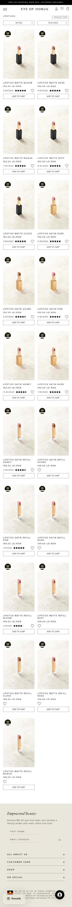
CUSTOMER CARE (19, 862)
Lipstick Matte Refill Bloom (17, 617)
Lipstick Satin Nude (51, 384)
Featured (53, 23)
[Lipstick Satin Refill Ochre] (53, 431)
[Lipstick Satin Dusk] (53, 204)
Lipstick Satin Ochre (17, 309)
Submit (59, 840)
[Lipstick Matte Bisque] (19, 129)
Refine (19, 23)
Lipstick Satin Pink (50, 309)
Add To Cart (18, 96)
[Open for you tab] (59, 894)
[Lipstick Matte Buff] (53, 129)
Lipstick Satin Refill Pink (17, 539)
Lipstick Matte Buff (51, 158)
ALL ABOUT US (17, 855)
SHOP (11, 870)
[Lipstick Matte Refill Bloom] (19, 586)
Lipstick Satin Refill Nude (51, 539)
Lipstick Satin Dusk (51, 233)
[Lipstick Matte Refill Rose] (53, 664)
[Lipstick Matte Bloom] (19, 54)
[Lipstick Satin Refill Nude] (53, 509)
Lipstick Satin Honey (17, 384)
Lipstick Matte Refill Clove (17, 694)
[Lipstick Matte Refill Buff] (53, 586)
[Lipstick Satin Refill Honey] (19, 431)
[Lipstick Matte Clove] (19, 204)
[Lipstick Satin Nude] (53, 355)
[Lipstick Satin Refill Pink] (19, 509)
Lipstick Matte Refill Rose (52, 694)
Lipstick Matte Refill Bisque (17, 772)
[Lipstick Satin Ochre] (19, 280)
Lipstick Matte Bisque (18, 158)
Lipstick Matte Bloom (17, 83)
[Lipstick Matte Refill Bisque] (19, 742)
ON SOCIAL (15, 877)
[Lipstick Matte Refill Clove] (19, 664)
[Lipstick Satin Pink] (53, 280)
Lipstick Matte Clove (17, 233)
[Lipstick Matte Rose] (53, 54)
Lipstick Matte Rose (51, 83)
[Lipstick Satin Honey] (19, 355)
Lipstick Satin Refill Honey (17, 461)
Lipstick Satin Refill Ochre (51, 461)
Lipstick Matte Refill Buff (52, 617)
